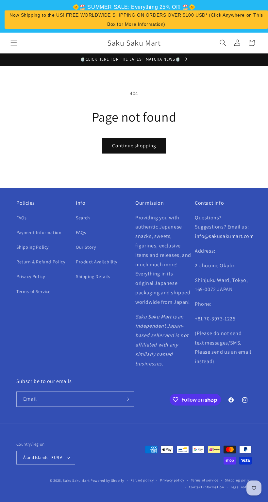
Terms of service (204, 480)
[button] (14, 43)
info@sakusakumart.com (224, 236)
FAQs (21, 218)
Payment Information (38, 232)
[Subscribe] (126, 399)
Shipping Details (93, 276)
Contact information (206, 487)
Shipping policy (238, 480)
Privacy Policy (30, 276)
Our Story (86, 247)
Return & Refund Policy (40, 262)
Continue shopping (134, 145)
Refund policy (142, 480)
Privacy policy (172, 480)
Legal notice (241, 487)
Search (83, 218)
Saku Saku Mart (76, 480)
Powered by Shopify (107, 480)
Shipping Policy (32, 247)
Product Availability (96, 262)
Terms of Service (33, 291)
